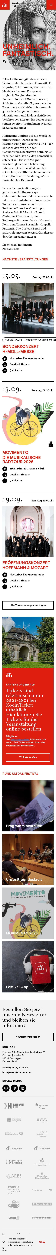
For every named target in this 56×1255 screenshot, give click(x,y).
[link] (28, 349)
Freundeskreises (20, 739)
